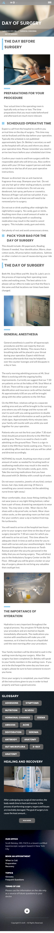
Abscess (10, 725)
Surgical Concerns (28, 31)
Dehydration (13, 732)
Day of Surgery (11, 34)
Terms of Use (12, 886)
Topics (9, 873)
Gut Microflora (15, 746)
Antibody (11, 739)
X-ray (36, 746)
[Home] (3, 2)
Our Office (11, 839)
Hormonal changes (17, 717)
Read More (27, 820)
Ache (26, 725)
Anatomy (30, 739)
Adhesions (11, 703)
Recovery (9, 866)
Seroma (33, 732)
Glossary (9, 877)
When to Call (11, 860)
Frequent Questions (14, 879)
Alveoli (29, 710)
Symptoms (32, 703)
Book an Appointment (17, 856)
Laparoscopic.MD (10, 31)
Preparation (10, 863)
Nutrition (11, 710)
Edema (41, 717)
